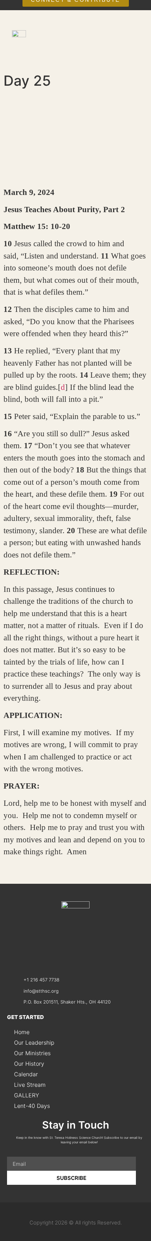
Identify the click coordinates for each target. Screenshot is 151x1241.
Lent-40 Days (32, 1105)
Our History (29, 1063)
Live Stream (30, 1084)
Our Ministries (32, 1053)
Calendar (26, 1074)
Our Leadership (34, 1042)
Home (21, 1032)
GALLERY (26, 1095)
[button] (135, 49)
